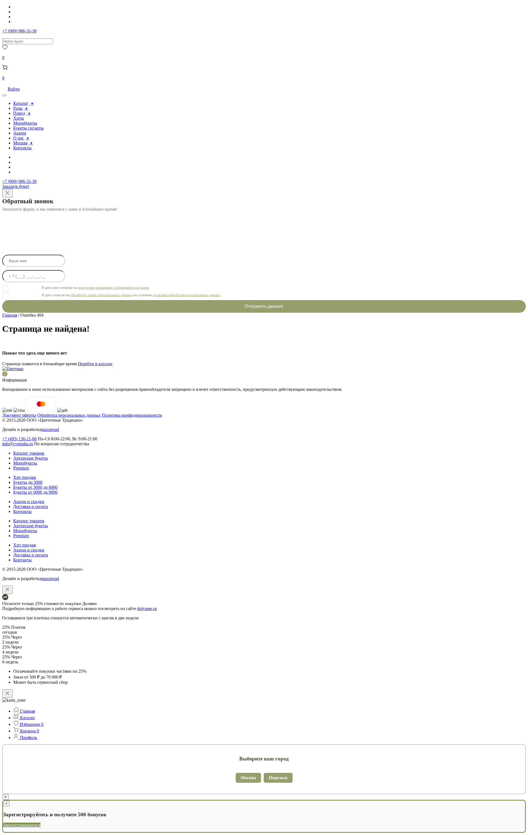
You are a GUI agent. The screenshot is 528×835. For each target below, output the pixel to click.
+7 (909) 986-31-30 (19, 31)
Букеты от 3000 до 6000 (35, 487)
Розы (18, 108)
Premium (21, 468)
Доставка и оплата (30, 506)
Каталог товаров (28, 453)
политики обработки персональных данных (187, 295)
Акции (19, 133)
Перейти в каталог (95, 363)
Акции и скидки (28, 501)
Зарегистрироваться (21, 825)
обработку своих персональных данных (101, 295)
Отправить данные (264, 306)
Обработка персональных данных (69, 415)
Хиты (18, 118)
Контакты (22, 147)
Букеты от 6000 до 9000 (35, 492)
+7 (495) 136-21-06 (19, 438)
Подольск (278, 777)
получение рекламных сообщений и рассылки (113, 287)
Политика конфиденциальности (132, 415)
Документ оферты (19, 415)
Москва (20, 143)
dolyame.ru (147, 608)
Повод (19, 113)
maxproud (50, 429)
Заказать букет (15, 186)
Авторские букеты (30, 458)
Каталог (20, 103)
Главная (9, 315)
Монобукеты (25, 123)
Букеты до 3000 (27, 482)
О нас (18, 138)
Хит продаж (24, 477)
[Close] (7, 193)
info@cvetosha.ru (17, 443)
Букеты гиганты (28, 128)
